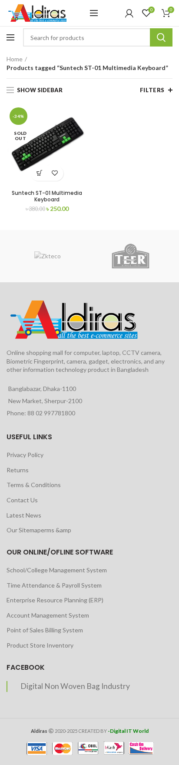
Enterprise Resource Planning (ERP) (55, 600)
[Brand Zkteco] (47, 256)
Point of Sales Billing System (45, 630)
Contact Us (22, 500)
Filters (152, 90)
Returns (18, 470)
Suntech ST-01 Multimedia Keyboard (47, 196)
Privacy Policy (25, 454)
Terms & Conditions (34, 484)
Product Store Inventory (40, 645)
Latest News (24, 515)
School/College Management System (57, 570)
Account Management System (48, 615)
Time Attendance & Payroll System (54, 585)
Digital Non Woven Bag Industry (75, 686)
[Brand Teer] (130, 256)
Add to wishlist (54, 173)
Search (161, 37)
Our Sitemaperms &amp (39, 530)
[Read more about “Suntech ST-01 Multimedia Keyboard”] (39, 173)
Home (15, 59)
